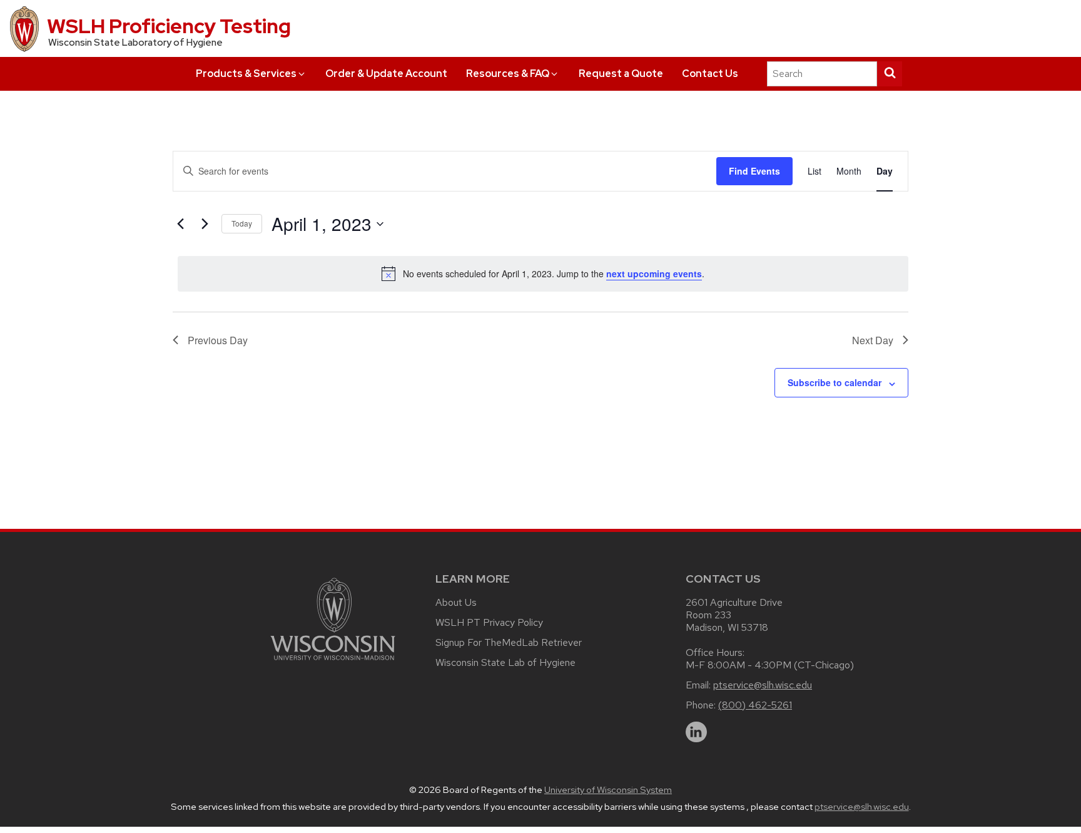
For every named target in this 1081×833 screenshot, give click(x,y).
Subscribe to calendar (834, 382)
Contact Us (710, 73)
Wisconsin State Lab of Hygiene (505, 662)
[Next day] (204, 224)
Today (241, 223)
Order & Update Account (386, 73)
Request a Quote (621, 73)
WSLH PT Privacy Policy (489, 622)
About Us (456, 602)
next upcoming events (654, 273)
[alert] (543, 273)
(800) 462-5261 (755, 705)
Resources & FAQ (507, 73)
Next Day (872, 340)
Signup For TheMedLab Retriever (508, 642)
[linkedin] (696, 732)
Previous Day (218, 340)
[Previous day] (180, 224)
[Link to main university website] (332, 662)
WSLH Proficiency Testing (169, 26)
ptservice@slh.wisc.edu (762, 685)
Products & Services (246, 73)
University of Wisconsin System (608, 790)
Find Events (754, 171)
